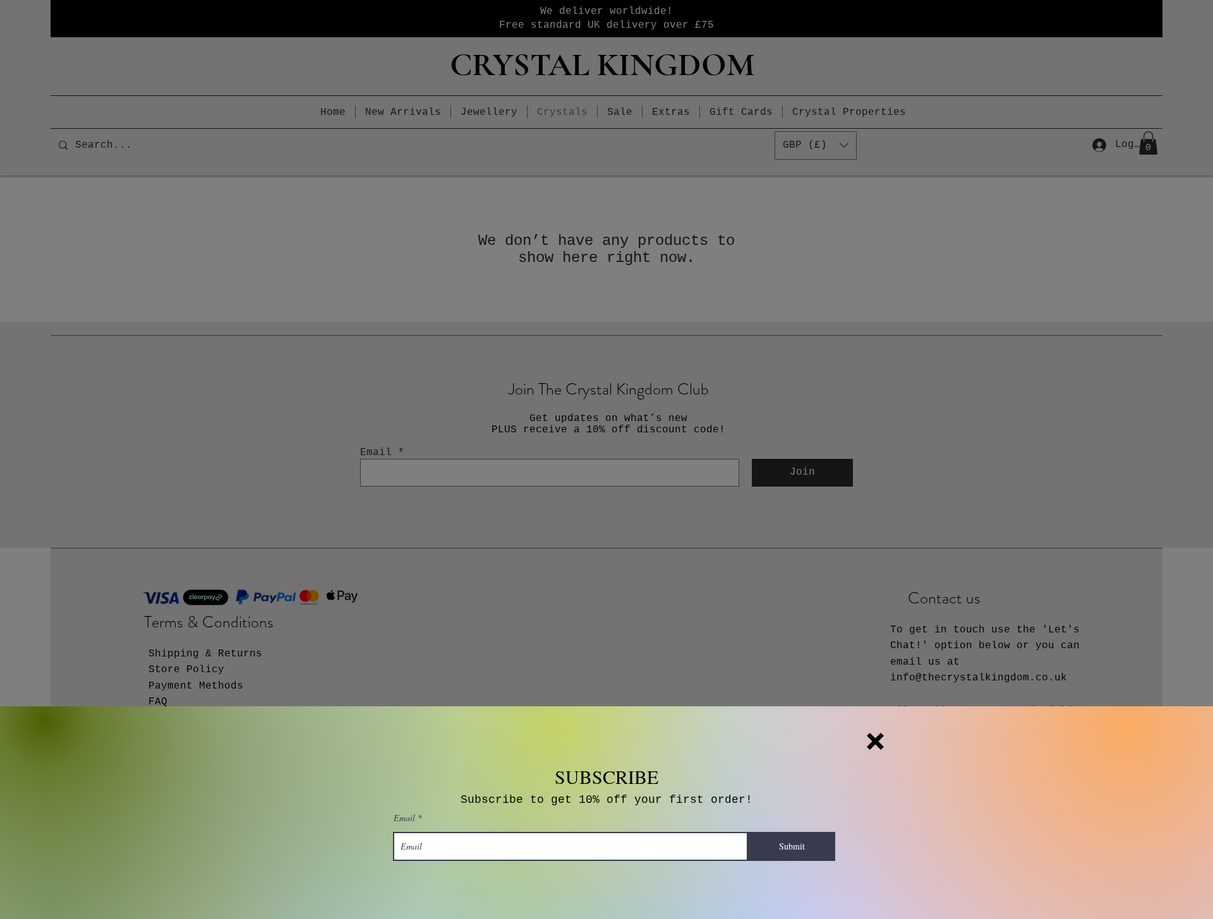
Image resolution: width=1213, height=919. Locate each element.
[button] (875, 741)
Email (404, 818)
